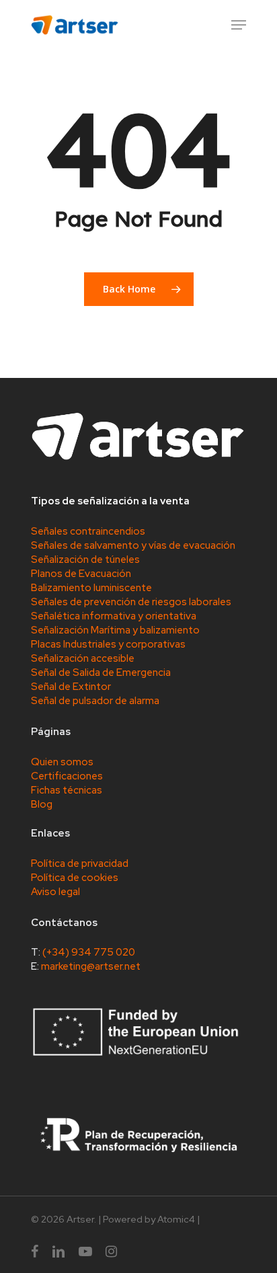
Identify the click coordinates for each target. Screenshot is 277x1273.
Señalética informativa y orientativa (113, 616)
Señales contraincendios (88, 531)
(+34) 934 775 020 (88, 952)
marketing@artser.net (91, 966)
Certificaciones (67, 776)
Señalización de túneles (85, 559)
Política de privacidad (79, 863)
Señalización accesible (82, 658)
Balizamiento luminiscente (91, 587)
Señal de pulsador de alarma (95, 700)
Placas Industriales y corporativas (108, 644)
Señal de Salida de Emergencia (101, 672)
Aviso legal (55, 891)
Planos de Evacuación (81, 573)
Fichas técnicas (66, 790)
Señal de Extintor (71, 686)
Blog (41, 804)
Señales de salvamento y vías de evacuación (133, 545)
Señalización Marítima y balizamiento (115, 630)
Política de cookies (74, 877)
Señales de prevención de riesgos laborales (131, 602)
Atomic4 (176, 1219)
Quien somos (62, 762)
